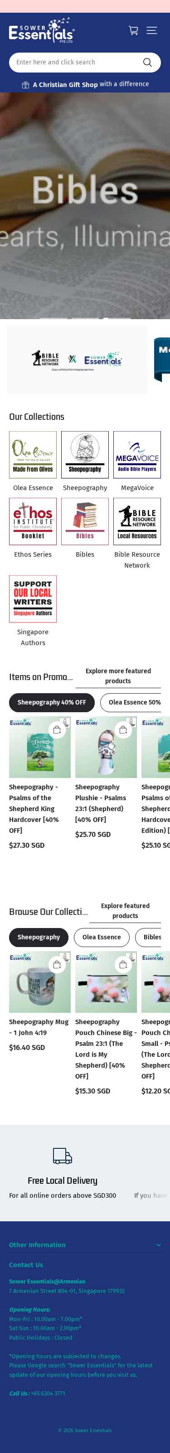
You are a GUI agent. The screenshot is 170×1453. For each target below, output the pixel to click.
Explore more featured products (118, 676)
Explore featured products (125, 911)
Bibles (27, 207)
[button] (152, 30)
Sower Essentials (93, 1431)
